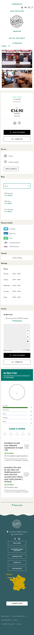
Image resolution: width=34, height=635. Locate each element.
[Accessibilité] (22, 7)
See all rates (17, 116)
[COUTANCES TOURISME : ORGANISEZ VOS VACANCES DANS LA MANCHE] (17, 21)
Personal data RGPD (6, 620)
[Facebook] (15, 539)
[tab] (15, 186)
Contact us (17, 563)
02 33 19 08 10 (18, 534)
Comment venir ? (17, 603)
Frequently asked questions (17, 549)
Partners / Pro (17, 556)
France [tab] (9, 574)
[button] (32, 7)
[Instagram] (19, 539)
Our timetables (17, 568)
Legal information (5, 616)
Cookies (15, 620)
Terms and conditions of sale (18, 616)
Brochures (17, 543)
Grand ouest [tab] (11, 577)
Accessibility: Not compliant (7, 624)
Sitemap (19, 624)
